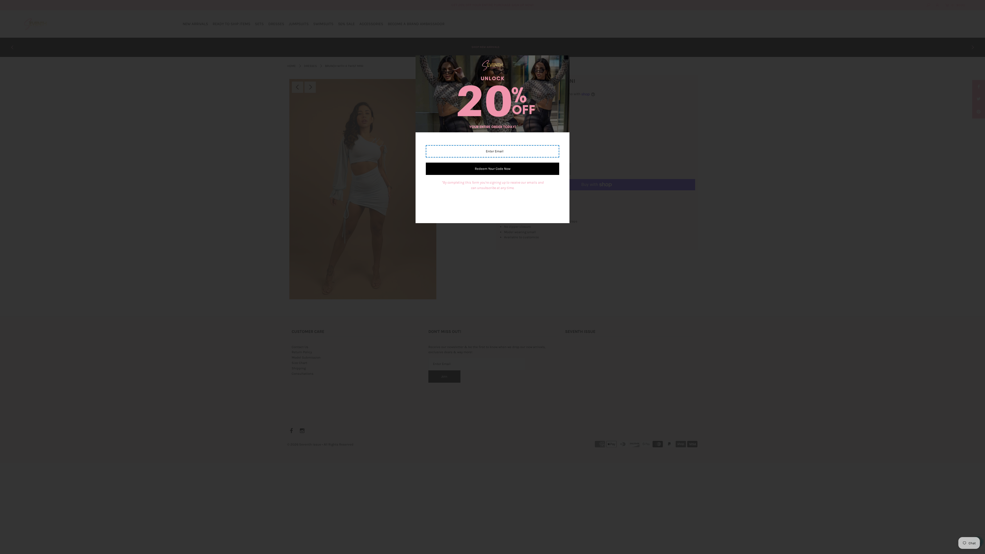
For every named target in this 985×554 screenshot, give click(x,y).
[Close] (563, 61)
